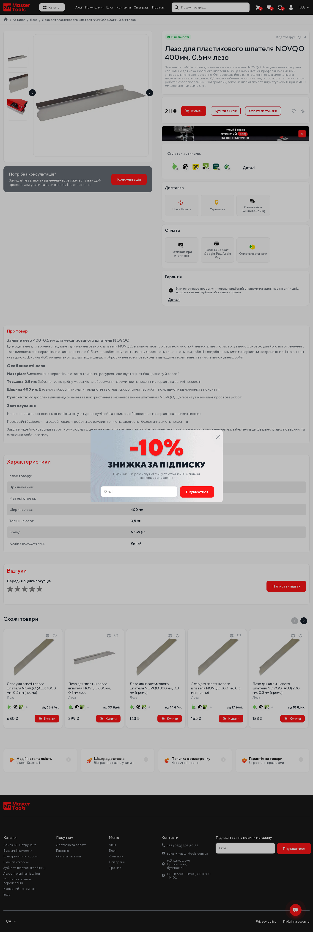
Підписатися (197, 492)
